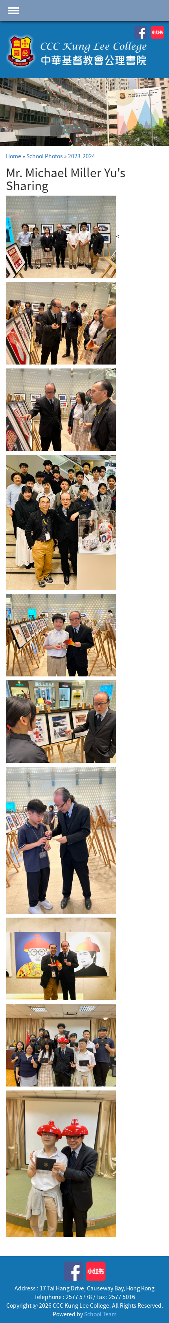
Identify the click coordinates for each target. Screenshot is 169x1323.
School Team (100, 1314)
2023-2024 (81, 156)
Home (13, 156)
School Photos (44, 156)
